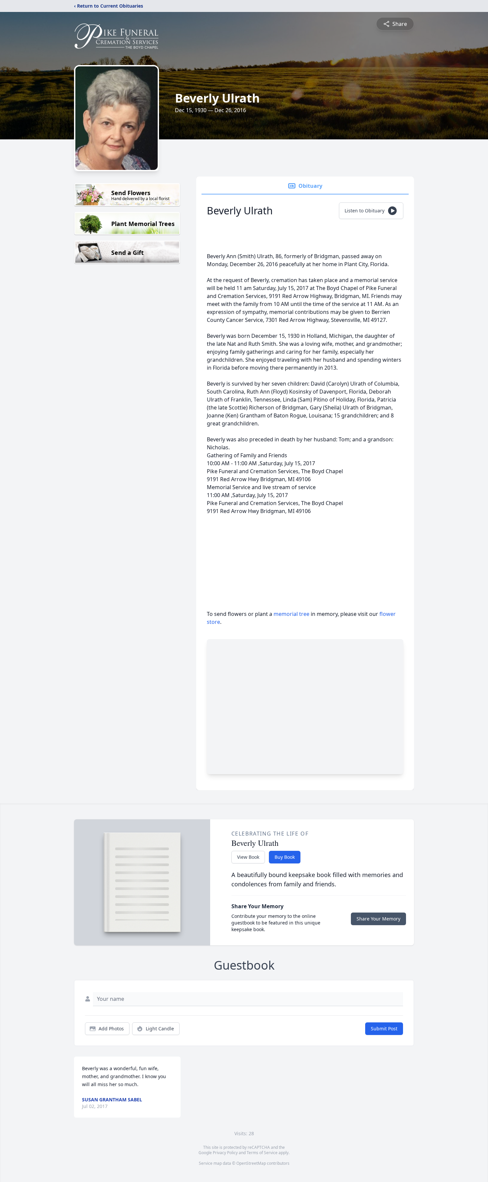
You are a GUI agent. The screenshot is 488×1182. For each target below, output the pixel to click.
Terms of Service (262, 1152)
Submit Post (384, 1028)
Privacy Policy (225, 1152)
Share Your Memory (378, 919)
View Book (248, 857)
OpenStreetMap (251, 1163)
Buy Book (285, 857)
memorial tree (291, 614)
